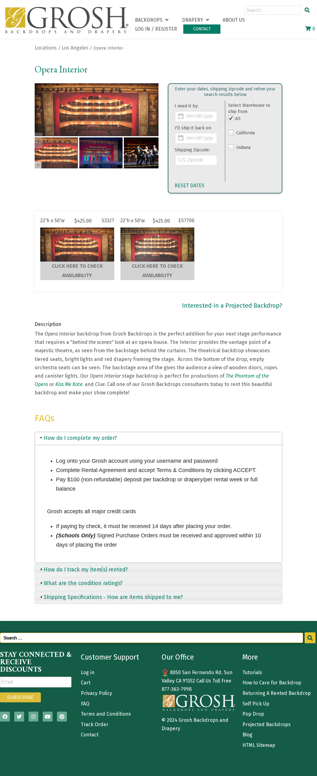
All (238, 118)
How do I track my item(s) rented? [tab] (86, 569)
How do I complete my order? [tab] (80, 438)
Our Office (178, 657)
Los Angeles (75, 48)
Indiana (242, 147)
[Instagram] (33, 717)
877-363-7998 (177, 689)
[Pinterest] (62, 717)
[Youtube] (48, 717)
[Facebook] (5, 717)
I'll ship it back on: (193, 128)
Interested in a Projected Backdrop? (232, 305)
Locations (46, 48)
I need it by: (186, 106)
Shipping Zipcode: (192, 150)
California (245, 133)
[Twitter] (19, 717)
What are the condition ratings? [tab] (83, 583)
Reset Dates (189, 186)
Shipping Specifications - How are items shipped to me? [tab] (113, 597)
